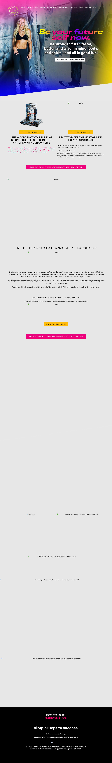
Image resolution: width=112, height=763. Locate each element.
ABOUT (23, 7)
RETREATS (74, 7)
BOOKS (42, 7)
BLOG (81, 7)
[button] (56, 477)
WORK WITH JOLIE (33, 7)
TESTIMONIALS (51, 7)
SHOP (95, 7)
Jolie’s (66, 151)
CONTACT (88, 7)
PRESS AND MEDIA (63, 7)
